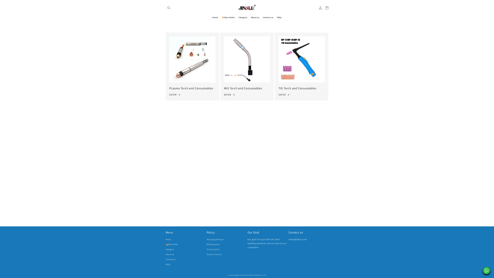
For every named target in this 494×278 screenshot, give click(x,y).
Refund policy (213, 244)
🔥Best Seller (172, 244)
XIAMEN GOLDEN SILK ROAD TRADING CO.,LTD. (250, 275)
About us (170, 254)
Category (170, 249)
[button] (169, 8)
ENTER (172, 94)
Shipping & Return (215, 239)
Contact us (171, 259)
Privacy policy (213, 249)
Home (168, 239)
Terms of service (214, 254)
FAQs (168, 264)
